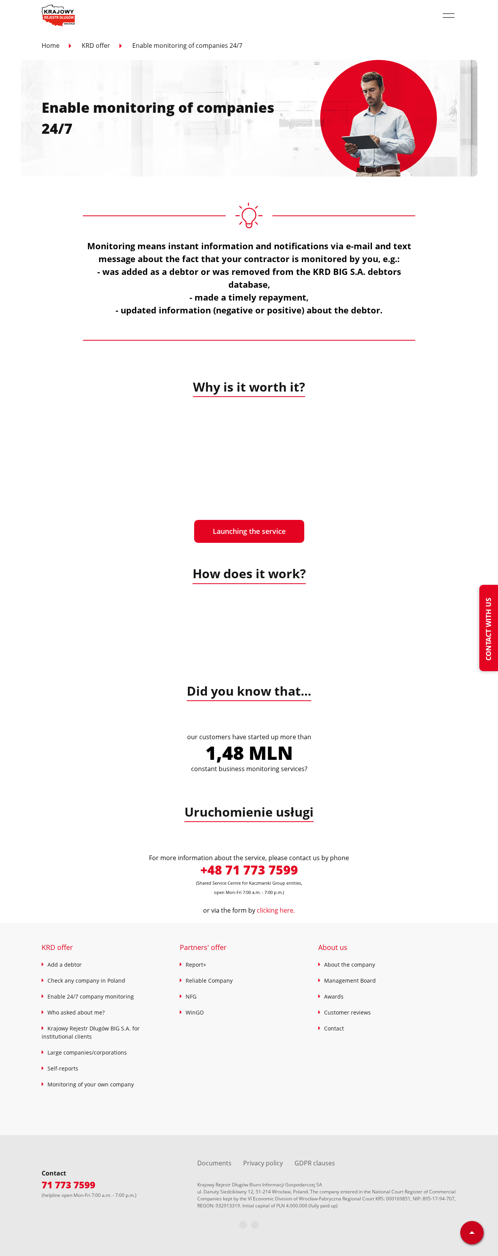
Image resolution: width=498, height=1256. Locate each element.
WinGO (195, 1012)
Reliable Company (209, 980)
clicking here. (276, 910)
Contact (334, 1028)
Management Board (350, 980)
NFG (191, 996)
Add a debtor (64, 964)
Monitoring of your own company (90, 1084)
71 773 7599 (68, 1184)
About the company (349, 964)
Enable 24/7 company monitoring (90, 996)
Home (51, 45)
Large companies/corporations (87, 1052)
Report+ (196, 964)
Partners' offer (203, 947)
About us (332, 947)
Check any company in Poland (86, 980)
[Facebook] (243, 1225)
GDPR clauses (315, 1163)
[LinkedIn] (255, 1225)
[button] (448, 15)
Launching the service (249, 531)
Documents (214, 1163)
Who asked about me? (76, 1012)
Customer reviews (347, 1012)
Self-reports (62, 1068)
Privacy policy (263, 1163)
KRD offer (96, 45)
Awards (334, 996)
